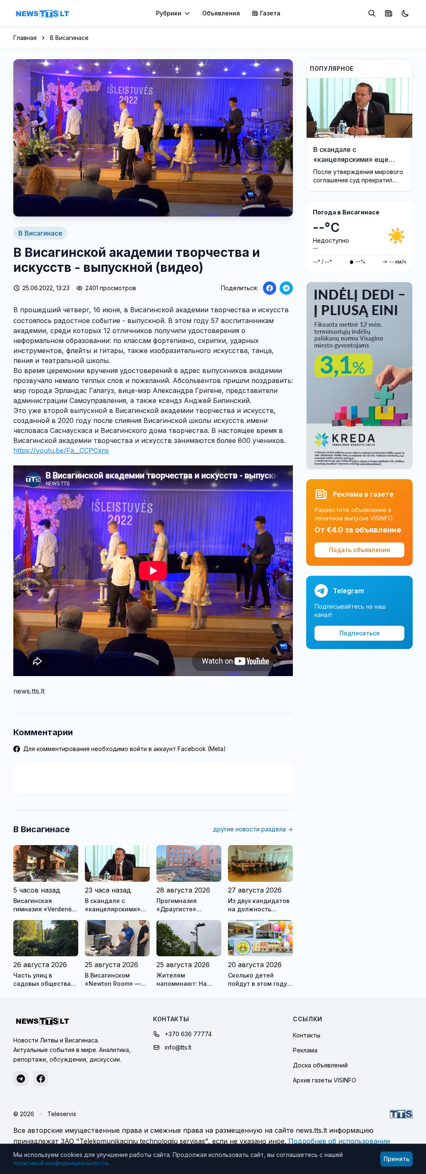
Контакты (306, 1035)
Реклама (305, 1050)
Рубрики (168, 13)
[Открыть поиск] (371, 13)
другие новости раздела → (253, 829)
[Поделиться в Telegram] (286, 288)
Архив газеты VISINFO (324, 1080)
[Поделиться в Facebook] (269, 288)
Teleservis (61, 1113)
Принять (396, 1158)
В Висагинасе (69, 37)
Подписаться (359, 633)
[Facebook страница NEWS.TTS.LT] (40, 1078)
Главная (25, 37)
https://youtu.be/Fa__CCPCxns (61, 450)
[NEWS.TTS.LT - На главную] (42, 13)
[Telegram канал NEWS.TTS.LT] (20, 1078)
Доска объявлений (320, 1065)
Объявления (221, 13)
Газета (270, 13)
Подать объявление (359, 549)
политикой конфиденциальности (60, 1163)
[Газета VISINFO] (388, 13)
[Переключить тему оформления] (405, 13)
